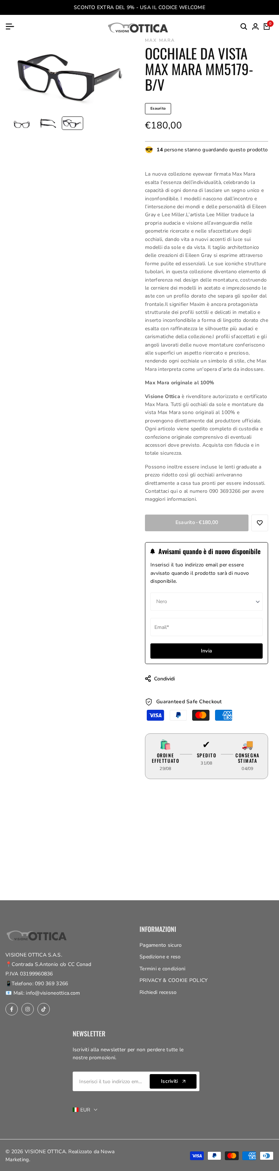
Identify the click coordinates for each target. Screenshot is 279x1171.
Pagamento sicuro (161, 945)
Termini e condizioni (163, 968)
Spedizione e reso (160, 956)
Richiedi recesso (158, 992)
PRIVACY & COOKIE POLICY (173, 980)
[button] (259, 523)
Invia (206, 650)
